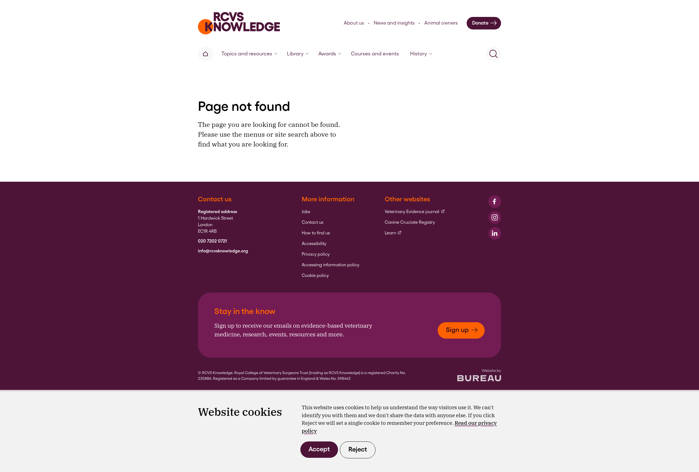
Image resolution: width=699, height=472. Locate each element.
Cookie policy (315, 275)
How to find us (316, 233)
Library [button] (295, 53)
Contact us (312, 222)
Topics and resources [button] (246, 53)
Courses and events (375, 53)
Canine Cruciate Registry (410, 222)
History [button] (418, 53)
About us (354, 23)
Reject (357, 449)
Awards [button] (327, 53)
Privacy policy (316, 254)
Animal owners (441, 23)
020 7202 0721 (212, 241)
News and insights (394, 23)
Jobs (306, 212)
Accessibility (314, 243)
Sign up (457, 330)
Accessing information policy (330, 265)
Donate (480, 23)
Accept (319, 449)
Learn (393, 233)
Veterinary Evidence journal (415, 212)
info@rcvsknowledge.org (223, 251)
